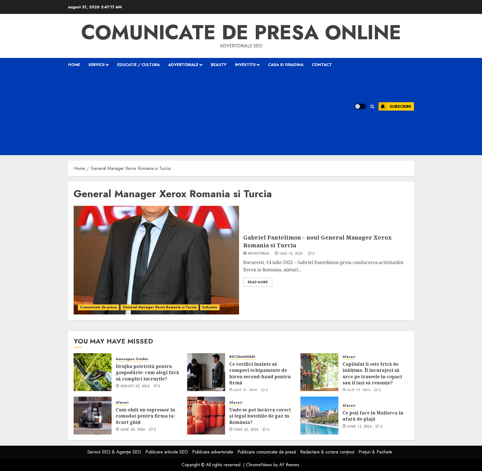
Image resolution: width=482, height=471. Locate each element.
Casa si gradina (285, 64)
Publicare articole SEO (166, 452)
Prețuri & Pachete (375, 452)
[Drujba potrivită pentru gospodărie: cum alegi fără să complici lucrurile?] (93, 372)
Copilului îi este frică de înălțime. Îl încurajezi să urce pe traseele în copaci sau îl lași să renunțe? (372, 373)
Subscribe (400, 106)
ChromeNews (259, 465)
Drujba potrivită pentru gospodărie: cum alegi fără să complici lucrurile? (147, 372)
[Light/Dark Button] (360, 106)
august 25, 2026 (135, 386)
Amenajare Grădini (132, 359)
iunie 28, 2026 (132, 430)
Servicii (96, 64)
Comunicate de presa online (241, 32)
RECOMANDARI (242, 357)
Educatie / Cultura (138, 64)
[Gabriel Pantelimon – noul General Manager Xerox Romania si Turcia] (156, 260)
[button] (372, 106)
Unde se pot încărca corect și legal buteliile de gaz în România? (260, 416)
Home (74, 64)
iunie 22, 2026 (246, 430)
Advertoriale (183, 64)
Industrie (209, 307)
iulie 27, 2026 (358, 390)
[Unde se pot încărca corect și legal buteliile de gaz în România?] (206, 416)
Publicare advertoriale (212, 452)
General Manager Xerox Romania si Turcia (159, 307)
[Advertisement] (204, 113)
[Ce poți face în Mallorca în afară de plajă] (319, 416)
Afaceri (349, 357)
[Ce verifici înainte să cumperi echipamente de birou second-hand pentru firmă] (206, 372)
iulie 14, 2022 (291, 254)
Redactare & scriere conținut (327, 452)
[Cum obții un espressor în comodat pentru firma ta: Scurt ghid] (93, 416)
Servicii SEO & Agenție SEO (114, 452)
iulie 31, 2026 (245, 390)
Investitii (245, 64)
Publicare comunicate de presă (266, 452)
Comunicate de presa (98, 307)
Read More (258, 282)
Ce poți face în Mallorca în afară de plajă (373, 416)
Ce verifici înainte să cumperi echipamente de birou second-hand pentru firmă (260, 373)
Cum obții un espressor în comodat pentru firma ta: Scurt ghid (145, 416)
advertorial (259, 254)
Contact (322, 64)
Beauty (218, 64)
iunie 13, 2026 (359, 426)
